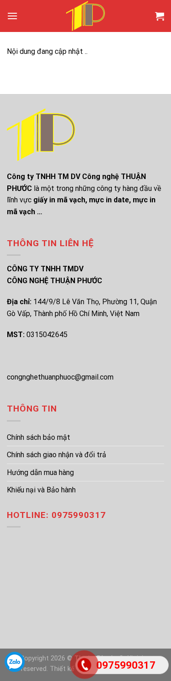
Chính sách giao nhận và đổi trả (56, 454)
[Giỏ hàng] (159, 16)
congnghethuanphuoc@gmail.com (60, 377)
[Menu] (12, 16)
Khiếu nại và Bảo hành (41, 490)
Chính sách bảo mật (38, 437)
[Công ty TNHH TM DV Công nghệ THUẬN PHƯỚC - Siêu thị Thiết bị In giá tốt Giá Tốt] (85, 16)
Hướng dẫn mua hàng (40, 472)
